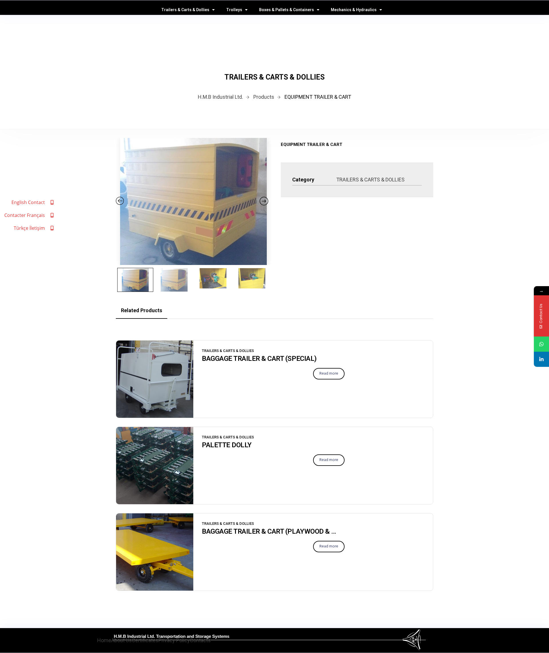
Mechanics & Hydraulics (354, 9)
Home (104, 640)
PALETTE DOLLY (227, 445)
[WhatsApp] (541, 344)
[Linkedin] (541, 359)
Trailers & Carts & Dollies (185, 9)
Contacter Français (24, 215)
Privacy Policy (174, 640)
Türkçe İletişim (29, 228)
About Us (121, 640)
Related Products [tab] (141, 310)
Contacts (200, 640)
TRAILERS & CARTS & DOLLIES (370, 180)
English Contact (28, 202)
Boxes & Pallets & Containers (286, 9)
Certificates (145, 640)
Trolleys (234, 9)
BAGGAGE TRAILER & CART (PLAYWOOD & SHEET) (270, 531)
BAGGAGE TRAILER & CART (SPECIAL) (259, 359)
